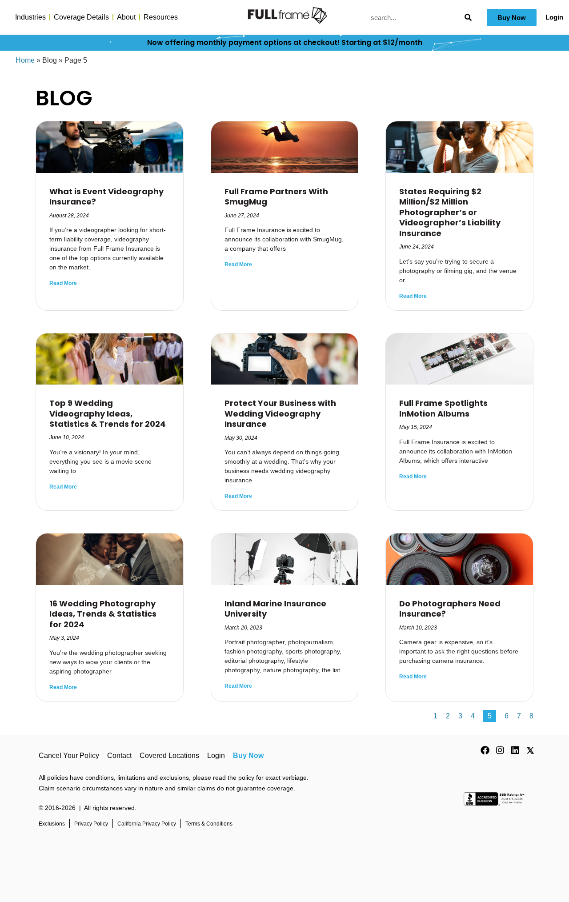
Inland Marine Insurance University (275, 608)
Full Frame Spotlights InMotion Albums (443, 408)
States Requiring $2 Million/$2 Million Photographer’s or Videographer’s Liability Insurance (450, 212)
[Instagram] (500, 750)
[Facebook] (485, 750)
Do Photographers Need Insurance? (450, 608)
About (126, 17)
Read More (63, 283)
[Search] (467, 17)
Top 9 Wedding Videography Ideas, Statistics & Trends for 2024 (107, 413)
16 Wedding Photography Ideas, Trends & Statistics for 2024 (102, 614)
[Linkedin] (515, 750)
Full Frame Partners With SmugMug (276, 196)
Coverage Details (81, 17)
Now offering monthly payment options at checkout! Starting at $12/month (284, 42)
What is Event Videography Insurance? (106, 196)
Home (25, 60)
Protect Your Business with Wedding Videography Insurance (280, 413)
